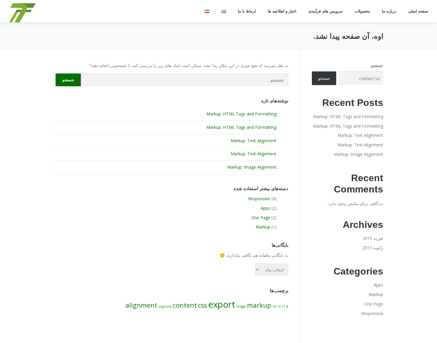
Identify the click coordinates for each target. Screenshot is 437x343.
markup (259, 305)
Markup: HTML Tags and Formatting (241, 114)
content (185, 305)
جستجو (377, 65)
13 (279, 306)
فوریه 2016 (373, 238)
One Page (260, 217)
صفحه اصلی (418, 11)
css (202, 305)
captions (165, 306)
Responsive (259, 198)
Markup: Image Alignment (251, 167)
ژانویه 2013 (372, 247)
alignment (141, 305)
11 (283, 306)
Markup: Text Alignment (253, 140)
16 (274, 306)
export (221, 304)
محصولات (362, 11)
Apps (265, 208)
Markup (263, 227)
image (241, 306)
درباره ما (389, 11)
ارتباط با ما (247, 11)
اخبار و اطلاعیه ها (282, 11)
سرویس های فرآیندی (325, 11)
